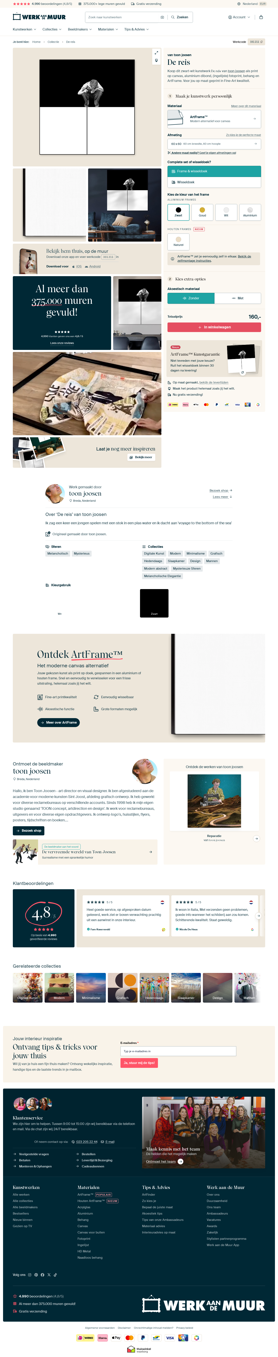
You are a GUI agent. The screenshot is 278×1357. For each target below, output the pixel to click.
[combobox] (121, 17)
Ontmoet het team (161, 1161)
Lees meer (221, 497)
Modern (175, 553)
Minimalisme (196, 553)
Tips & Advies (134, 29)
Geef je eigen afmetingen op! (204, 153)
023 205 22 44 (86, 1142)
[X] (49, 1275)
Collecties (50, 29)
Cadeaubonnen (93, 1166)
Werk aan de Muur (226, 1187)
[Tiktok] (55, 1275)
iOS (79, 266)
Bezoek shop (219, 491)
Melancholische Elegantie (162, 576)
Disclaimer (124, 1328)
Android (95, 266)
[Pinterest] (36, 1275)
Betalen (24, 1160)
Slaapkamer (176, 561)
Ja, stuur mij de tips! (139, 1063)
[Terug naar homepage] (39, 16)
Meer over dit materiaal (246, 106)
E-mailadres (129, 1042)
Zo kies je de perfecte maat (243, 135)
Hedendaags (153, 561)
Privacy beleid (184, 1328)
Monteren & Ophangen (35, 1166)
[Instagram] (29, 1275)
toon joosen (183, 55)
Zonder (193, 298)
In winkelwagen (217, 327)
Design (195, 561)
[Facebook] (42, 1275)
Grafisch (216, 553)
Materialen (106, 29)
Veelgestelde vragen (34, 1154)
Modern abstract (155, 569)
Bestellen (88, 1154)
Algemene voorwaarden (100, 1328)
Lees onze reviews (62, 343)
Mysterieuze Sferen (187, 569)
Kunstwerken (22, 29)
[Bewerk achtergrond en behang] (156, 60)
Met (240, 298)
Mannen (212, 561)
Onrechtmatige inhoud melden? (153, 1328)
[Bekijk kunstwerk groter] (156, 52)
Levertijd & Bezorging (97, 1160)
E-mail (110, 1142)
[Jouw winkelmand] (261, 17)
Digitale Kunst (154, 553)
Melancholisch (57, 553)
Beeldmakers (78, 29)
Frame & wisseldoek (192, 171)
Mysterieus (82, 553)
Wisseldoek (185, 182)
